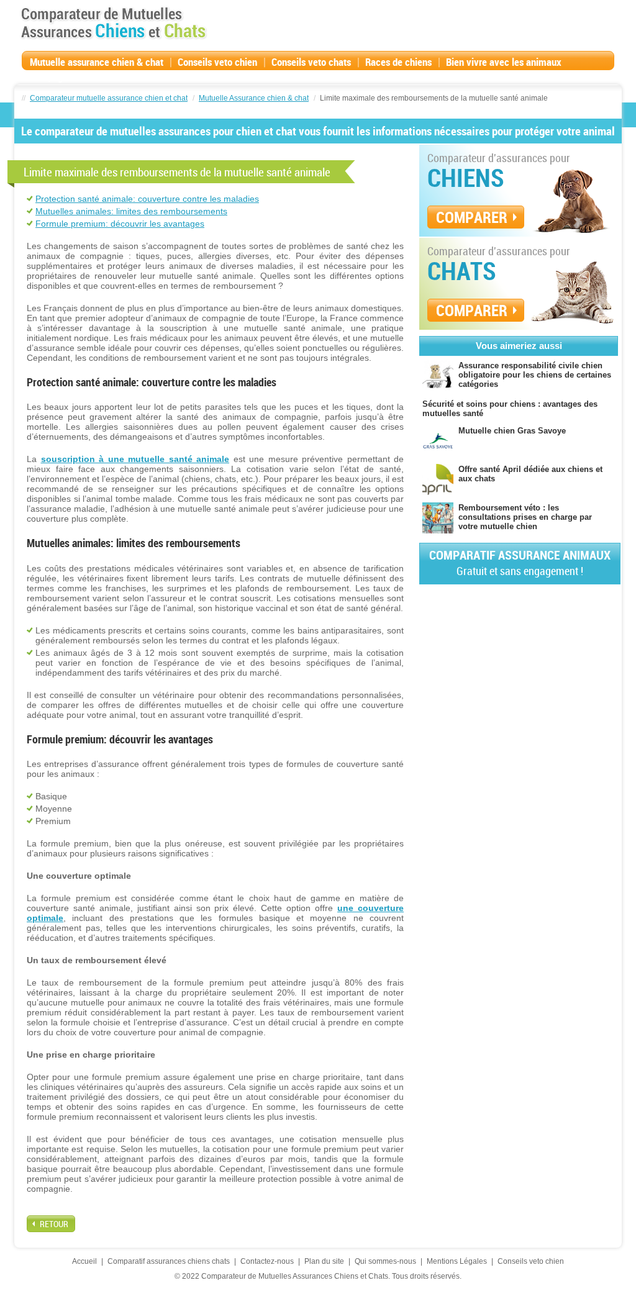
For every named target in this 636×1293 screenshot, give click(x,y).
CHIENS (465, 177)
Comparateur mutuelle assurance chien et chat (109, 98)
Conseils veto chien (217, 62)
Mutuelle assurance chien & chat (96, 62)
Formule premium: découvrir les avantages (119, 224)
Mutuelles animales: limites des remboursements (131, 211)
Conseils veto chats (311, 62)
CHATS (461, 271)
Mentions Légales (457, 1261)
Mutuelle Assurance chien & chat (254, 98)
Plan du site (324, 1261)
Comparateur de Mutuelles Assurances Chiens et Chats (113, 23)
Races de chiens (398, 62)
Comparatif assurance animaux (520, 562)
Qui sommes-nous (385, 1261)
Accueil (84, 1261)
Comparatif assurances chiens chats (168, 1261)
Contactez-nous (267, 1261)
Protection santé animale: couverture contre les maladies (147, 199)
